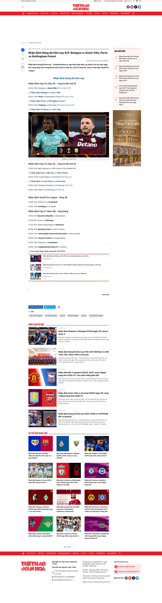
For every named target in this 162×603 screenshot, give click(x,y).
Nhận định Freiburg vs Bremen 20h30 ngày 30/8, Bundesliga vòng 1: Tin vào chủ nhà (40, 509)
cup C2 (62, 315)
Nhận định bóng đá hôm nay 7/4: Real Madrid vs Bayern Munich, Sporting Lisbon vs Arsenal (72, 265)
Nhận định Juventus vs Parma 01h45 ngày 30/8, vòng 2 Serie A (68, 535)
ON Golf (69, 185)
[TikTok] (140, 1)
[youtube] (132, 7)
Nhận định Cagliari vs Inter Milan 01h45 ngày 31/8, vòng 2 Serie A (96, 455)
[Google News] (97, 61)
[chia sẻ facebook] (23, 54)
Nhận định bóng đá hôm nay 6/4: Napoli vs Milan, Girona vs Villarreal (64, 273)
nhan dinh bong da (36, 315)
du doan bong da (51, 315)
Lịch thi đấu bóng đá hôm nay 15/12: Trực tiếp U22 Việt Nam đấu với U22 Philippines (128, 89)
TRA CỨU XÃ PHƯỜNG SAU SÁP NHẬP (114, 1)
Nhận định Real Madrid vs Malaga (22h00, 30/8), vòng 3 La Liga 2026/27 (68, 456)
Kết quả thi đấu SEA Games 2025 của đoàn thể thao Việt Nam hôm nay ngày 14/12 (129, 101)
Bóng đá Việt (64, 13)
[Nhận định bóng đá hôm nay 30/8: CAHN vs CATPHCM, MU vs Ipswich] (42, 418)
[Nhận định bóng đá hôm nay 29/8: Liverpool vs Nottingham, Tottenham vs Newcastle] (69, 497)
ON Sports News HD (65, 105)
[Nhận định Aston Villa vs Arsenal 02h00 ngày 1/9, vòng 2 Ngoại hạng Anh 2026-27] (42, 398)
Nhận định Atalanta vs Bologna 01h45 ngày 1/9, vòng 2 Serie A (83, 332)
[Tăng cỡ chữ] (22, 63)
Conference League (96, 315)
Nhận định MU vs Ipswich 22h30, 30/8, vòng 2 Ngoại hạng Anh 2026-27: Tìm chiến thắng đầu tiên (82, 373)
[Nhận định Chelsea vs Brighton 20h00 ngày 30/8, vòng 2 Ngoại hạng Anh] (97, 470)
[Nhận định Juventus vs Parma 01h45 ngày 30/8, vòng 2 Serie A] (69, 524)
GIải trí (104, 13)
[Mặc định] (23, 67)
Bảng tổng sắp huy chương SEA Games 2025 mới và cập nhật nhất (129, 58)
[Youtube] (137, 1)
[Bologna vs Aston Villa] (68, 134)
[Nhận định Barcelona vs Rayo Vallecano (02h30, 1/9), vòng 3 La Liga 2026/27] (40, 443)
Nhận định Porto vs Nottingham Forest (48, 101)
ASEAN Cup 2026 (32, 13)
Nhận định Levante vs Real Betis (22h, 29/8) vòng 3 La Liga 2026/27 (40, 535)
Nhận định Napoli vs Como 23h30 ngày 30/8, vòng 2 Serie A (39, 481)
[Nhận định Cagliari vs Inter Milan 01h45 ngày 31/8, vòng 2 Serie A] (97, 443)
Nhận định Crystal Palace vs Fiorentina (48, 181)
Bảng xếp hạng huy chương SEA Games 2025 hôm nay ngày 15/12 (129, 78)
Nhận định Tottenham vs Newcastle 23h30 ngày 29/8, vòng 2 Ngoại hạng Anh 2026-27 (97, 536)
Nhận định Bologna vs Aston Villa (45, 92)
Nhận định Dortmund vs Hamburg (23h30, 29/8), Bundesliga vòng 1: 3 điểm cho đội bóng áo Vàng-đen (96, 509)
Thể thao (54, 13)
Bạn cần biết (125, 13)
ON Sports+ (66, 177)
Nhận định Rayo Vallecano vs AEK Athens (49, 173)
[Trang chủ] (23, 13)
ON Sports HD (67, 97)
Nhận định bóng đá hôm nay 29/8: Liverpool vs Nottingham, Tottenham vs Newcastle (68, 509)
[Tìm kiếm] (22, 7)
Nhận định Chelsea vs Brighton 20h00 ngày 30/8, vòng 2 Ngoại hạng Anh (95, 482)
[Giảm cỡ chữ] (22, 70)
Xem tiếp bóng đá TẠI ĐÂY (48, 251)
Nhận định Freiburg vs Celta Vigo (46, 109)
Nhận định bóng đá (35, 42)
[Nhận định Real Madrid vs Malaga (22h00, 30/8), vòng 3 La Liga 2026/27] (69, 443)
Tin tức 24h (44, 13)
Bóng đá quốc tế (77, 13)
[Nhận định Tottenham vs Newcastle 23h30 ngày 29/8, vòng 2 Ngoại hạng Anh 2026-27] (97, 524)
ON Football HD (64, 88)
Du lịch (97, 13)
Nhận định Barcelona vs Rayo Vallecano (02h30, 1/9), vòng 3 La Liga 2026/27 (39, 456)
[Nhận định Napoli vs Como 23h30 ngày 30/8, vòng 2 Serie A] (40, 470)
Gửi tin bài (129, 1)
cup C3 (83, 315)
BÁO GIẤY (98, 1)
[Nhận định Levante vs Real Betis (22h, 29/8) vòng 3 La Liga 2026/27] (40, 524)
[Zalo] (139, 7)
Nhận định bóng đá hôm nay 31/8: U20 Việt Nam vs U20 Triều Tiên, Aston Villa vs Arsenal (83, 353)
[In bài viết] (23, 59)
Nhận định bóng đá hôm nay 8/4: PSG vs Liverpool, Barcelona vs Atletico (66, 256)
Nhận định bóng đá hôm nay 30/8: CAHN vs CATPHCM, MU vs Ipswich (83, 415)
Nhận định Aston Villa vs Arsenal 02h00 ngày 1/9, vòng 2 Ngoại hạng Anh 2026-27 (83, 394)
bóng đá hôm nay (68, 78)
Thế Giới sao (114, 13)
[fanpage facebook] (128, 7)
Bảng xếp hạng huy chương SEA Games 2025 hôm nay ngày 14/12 (129, 68)
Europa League (73, 315)
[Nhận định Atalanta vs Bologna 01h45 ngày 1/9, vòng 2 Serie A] (42, 336)
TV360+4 (59, 190)
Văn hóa (89, 13)
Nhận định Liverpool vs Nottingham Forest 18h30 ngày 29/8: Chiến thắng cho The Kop (69, 482)
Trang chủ (24, 42)
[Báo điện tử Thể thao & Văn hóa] (81, 7)
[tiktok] (135, 7)
